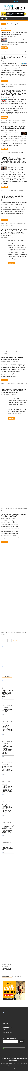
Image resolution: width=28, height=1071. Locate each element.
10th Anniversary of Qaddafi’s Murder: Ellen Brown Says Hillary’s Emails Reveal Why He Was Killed (13, 390)
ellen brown (20, 51)
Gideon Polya (15, 351)
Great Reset (20, 84)
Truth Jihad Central (7, 1032)
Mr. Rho (20, 152)
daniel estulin (20, 383)
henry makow (21, 351)
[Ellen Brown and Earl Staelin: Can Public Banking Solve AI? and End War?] (4, 39)
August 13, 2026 (6, 705)
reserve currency (9, 225)
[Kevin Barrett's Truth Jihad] (2, 18)
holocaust (21, 190)
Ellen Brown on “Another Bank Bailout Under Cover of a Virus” (13, 515)
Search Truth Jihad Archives (9, 1038)
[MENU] (6, 18)
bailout (9, 632)
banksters (10, 508)
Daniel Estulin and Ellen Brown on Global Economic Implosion (12, 358)
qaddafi (2, 510)
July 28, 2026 (6, 964)
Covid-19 (15, 383)
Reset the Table (4, 122)
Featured (4, 51)
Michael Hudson (21, 223)
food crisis (15, 84)
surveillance (3, 634)
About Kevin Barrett (7, 1027)
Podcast (7, 51)
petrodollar (3, 225)
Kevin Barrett (14, 36)
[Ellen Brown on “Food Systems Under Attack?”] (24, 63)
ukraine (5, 353)
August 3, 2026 (6, 801)
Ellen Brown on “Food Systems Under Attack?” (13, 57)
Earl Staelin (15, 51)
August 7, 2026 (6, 781)
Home (8, 24)
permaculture (3, 154)
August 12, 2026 (6, 741)
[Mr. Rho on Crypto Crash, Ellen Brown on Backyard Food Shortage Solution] (24, 133)
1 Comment (22, 122)
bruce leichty (10, 190)
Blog (4, 1029)
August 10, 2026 (6, 762)
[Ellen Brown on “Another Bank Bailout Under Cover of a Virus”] (24, 521)
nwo (24, 51)
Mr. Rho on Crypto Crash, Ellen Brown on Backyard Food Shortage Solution (13, 127)
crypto (12, 152)
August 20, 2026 (6, 687)
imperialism (15, 223)
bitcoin (9, 152)
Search (21, 1041)
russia (8, 192)
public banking (3, 52)
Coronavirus (18, 632)
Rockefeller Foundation (9, 86)
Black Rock (10, 383)
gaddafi (19, 508)
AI (12, 51)
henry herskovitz (21, 120)
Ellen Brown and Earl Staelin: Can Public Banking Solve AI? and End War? (14, 33)
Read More (4, 47)
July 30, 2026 (6, 822)
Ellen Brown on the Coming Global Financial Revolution (12, 196)
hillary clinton (24, 508)
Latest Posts (6, 676)
